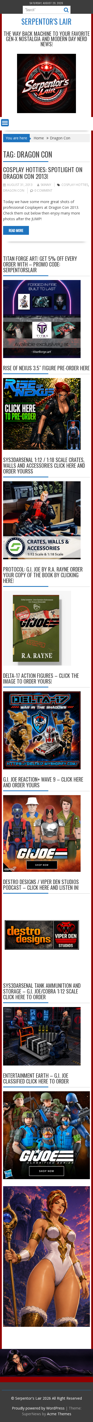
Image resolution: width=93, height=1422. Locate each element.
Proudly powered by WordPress (38, 1408)
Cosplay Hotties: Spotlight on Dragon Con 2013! (42, 173)
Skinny (46, 185)
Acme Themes (59, 1413)
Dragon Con (13, 190)
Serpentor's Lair (46, 21)
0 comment (43, 190)
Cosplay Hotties (74, 185)
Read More (16, 230)
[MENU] (5, 122)
